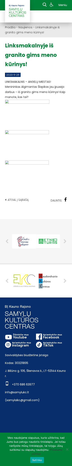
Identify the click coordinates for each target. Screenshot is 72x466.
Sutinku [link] (37, 460)
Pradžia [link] (10, 27)
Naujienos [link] (25, 27)
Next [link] (65, 241)
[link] (52, 5)
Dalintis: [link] (56, 200)
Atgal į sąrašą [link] (17, 199)
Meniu (63, 5)
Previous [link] (7, 241)
